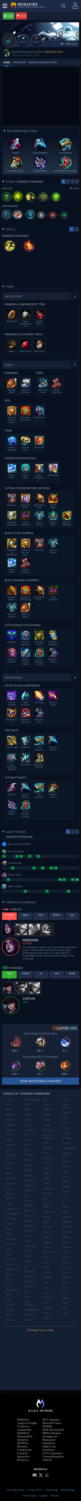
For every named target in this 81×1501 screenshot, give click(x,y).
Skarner (47, 1292)
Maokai (29, 1281)
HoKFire (47, 1460)
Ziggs (65, 1297)
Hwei (27, 1104)
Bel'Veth (10, 1178)
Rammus (48, 1188)
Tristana (66, 1138)
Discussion (19, 62)
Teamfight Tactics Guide (40, 1330)
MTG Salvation (51, 1419)
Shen (46, 1267)
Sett (45, 1257)
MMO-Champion (51, 1433)
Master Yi (30, 1286)
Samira (47, 1237)
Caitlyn (9, 1203)
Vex (64, 1196)
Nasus (46, 1104)
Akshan (10, 1114)
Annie (9, 1140)
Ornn (46, 1153)
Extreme (27, 943)
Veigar (65, 1186)
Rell (45, 1198)
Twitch (65, 1161)
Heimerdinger (32, 1099)
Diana (9, 1234)
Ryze (46, 1232)
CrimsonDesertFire (53, 1456)
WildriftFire (23, 1433)
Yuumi (65, 1272)
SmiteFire (22, 1439)
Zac (64, 1282)
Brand (9, 1188)
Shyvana (48, 1272)
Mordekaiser (32, 1309)
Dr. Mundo (11, 1239)
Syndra (66, 1099)
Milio (27, 1296)
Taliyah (66, 1112)
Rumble (47, 1226)
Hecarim (10, 1319)
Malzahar (30, 1276)
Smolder (48, 1297)
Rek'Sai (47, 1193)
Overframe (48, 1449)
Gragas (10, 1304)
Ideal (26, 1002)
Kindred (29, 1210)
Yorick (65, 1262)
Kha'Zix (29, 1205)
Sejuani (47, 1242)
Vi (63, 1201)
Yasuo (65, 1252)
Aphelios (10, 1144)
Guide (6, 62)
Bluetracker (48, 1439)
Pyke (46, 1168)
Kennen (29, 1200)
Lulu (27, 1261)
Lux (27, 1266)
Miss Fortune (29, 1303)
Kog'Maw (30, 1220)
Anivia (9, 1134)
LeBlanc (29, 1225)
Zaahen (66, 1277)
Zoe (64, 1307)
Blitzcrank (11, 1183)
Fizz (8, 1279)
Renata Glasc (47, 1205)
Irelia (27, 1114)
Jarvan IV (29, 1129)
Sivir (45, 1287)
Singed (47, 1277)
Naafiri (28, 1319)
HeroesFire (23, 1456)
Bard (8, 1173)
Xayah (65, 1237)
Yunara (66, 1267)
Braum (9, 1193)
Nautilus (47, 1109)
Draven (10, 1244)
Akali (8, 1109)
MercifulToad (54, 52)
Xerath (66, 1242)
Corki (9, 1223)
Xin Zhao (67, 1247)
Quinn (46, 1178)
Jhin (27, 1144)
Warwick (67, 1226)
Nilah (46, 1124)
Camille (10, 1208)
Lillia (27, 1241)
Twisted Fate (66, 1154)
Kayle (28, 1190)
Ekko (8, 1249)
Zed (64, 1287)
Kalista (28, 1165)
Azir (8, 1168)
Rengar (47, 1216)
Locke (28, 1251)
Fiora (8, 1274)
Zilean (65, 1302)
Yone (65, 1257)
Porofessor (23, 1426)
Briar (8, 1198)
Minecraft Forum (51, 1423)
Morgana (30, 1314)
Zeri (64, 1292)
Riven (46, 1222)
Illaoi (27, 1109)
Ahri (8, 1104)
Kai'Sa (28, 1160)
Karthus (29, 1175)
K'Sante (29, 1155)
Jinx (27, 1150)
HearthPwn (48, 1443)
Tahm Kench (65, 1106)
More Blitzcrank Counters (40, 1081)
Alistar (9, 1119)
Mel (27, 1291)
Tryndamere (69, 1148)
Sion (45, 1282)
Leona (28, 1236)
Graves (10, 1309)
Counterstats (24, 1429)
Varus (65, 1176)
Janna (28, 1124)
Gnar (8, 1299)
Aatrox (9, 1099)
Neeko (47, 1114)
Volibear (66, 1222)
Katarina (29, 1185)
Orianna (47, 1148)
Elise (8, 1254)
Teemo (66, 1128)
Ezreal (9, 1264)
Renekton (48, 1211)
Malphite (29, 1271)
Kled (27, 1215)
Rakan (46, 1183)
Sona (46, 1302)
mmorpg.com (49, 1436)
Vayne (65, 1181)
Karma (28, 1170)
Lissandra (30, 1246)
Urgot (65, 1171)
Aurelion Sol (10, 1156)
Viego (65, 1206)
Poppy (46, 1163)
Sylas (46, 1317)
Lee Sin (29, 1230)
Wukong (66, 1232)
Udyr (65, 1166)
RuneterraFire (24, 1436)
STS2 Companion (52, 1453)
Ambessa (11, 1124)
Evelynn (10, 1259)
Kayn (27, 1195)
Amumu (10, 1129)
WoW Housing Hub (53, 1429)
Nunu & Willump (47, 1136)
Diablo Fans (49, 1446)
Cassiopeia (12, 1213)
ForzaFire (22, 1453)
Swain (46, 1312)
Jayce (27, 1140)
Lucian (28, 1256)
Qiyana (47, 1173)
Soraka (47, 1307)
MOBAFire (23, 1419)
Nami (46, 1099)
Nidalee (47, 1119)
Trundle (66, 1143)
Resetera (22, 1446)
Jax (26, 1134)
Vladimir (66, 1216)
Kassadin (30, 1180)
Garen (9, 1294)
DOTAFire (22, 1443)
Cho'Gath (11, 1218)
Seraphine (49, 1252)
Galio (9, 1284)
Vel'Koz (66, 1191)
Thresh (66, 1132)
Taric (65, 1122)
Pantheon (48, 1158)
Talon (65, 1117)
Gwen (9, 1314)
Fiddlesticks (12, 1269)
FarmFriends (24, 1449)
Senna (46, 1247)
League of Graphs (27, 1423)
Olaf (45, 1143)
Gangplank (12, 1289)
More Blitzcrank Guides (43, 62)
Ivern (27, 1119)
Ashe (8, 1150)
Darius (9, 1228)
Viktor (65, 1211)
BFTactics (23, 1460)
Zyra (64, 1312)
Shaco (46, 1262)
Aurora (10, 1163)
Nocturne (48, 1129)
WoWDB (47, 1426)
